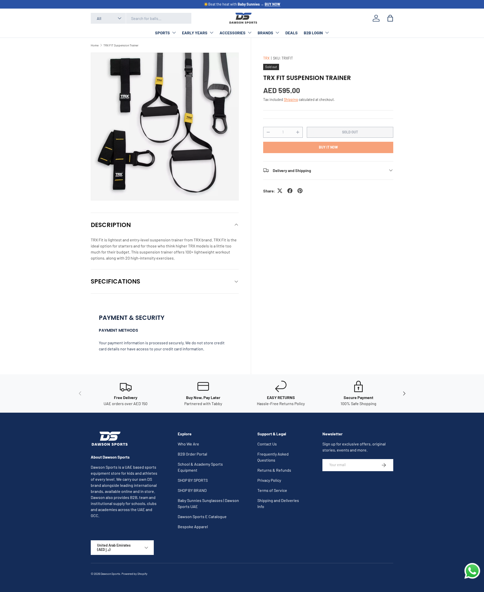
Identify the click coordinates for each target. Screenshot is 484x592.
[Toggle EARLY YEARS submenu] (211, 33)
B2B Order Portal (192, 454)
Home (95, 45)
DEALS (291, 32)
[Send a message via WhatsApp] (472, 571)
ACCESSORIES (233, 32)
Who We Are (188, 443)
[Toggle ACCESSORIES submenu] (250, 33)
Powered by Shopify (134, 573)
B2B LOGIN (313, 32)
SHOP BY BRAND (192, 490)
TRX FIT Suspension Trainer (120, 45)
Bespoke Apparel (193, 526)
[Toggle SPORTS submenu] (174, 33)
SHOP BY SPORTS (193, 480)
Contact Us (267, 443)
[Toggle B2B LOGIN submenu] (327, 33)
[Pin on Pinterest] (300, 191)
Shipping (291, 99)
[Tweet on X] (280, 191)
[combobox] (141, 18)
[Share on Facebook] (290, 191)
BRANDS (265, 32)
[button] (390, 18)
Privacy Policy (269, 480)
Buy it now (328, 147)
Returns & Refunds (274, 470)
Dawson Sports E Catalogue (202, 516)
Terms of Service (272, 490)
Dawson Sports (110, 573)
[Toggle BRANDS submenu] (277, 33)
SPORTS (162, 32)
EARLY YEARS (194, 32)
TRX (266, 58)
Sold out (350, 132)
